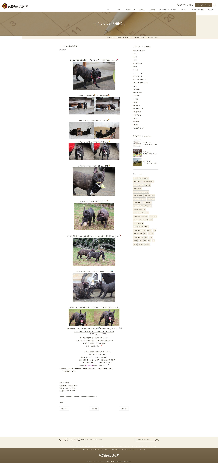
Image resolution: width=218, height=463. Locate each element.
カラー (140, 240)
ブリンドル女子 (153, 216)
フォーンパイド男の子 (149, 195)
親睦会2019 (137, 112)
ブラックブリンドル (138, 185)
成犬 (153, 240)
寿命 (145, 233)
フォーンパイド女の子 (148, 181)
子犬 (135, 57)
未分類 (136, 99)
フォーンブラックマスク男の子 (141, 192)
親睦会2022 (137, 115)
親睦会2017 (137, 105)
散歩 (146, 237)
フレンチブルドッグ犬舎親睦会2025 (142, 206)
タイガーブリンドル (138, 223)
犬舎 (135, 67)
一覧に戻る (94, 408)
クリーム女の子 (151, 199)
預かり (135, 244)
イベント (141, 244)
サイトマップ (141, 450)
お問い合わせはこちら (203, 5)
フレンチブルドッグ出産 (139, 209)
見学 (135, 60)
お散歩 (136, 70)
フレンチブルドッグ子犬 (141, 83)
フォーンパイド (137, 181)
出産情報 (136, 89)
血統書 (135, 240)
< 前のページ (64, 408)
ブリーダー (151, 233)
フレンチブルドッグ (140, 79)
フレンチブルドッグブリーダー (141, 213)
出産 (135, 86)
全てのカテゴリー (139, 50)
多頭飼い (147, 244)
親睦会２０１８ (138, 108)
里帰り (61, 402)
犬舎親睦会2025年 (139, 128)
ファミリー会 (138, 76)
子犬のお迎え (138, 92)
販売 (145, 240)
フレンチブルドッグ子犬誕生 (140, 216)
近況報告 (136, 121)
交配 (149, 240)
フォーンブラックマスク (139, 199)
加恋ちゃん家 (95, 346)
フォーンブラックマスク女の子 (141, 178)
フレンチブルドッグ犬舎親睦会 (141, 227)
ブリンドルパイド (147, 202)
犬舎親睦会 (147, 185)
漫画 (155, 230)
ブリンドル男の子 (138, 195)
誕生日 (136, 118)
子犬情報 (136, 96)
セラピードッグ (138, 73)
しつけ (150, 237)
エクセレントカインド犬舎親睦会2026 (143, 220)
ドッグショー (138, 63)
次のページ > (123, 408)
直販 (135, 54)
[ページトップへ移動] (157, 439)
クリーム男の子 (137, 188)
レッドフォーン (137, 202)
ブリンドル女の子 (138, 233)
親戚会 (136, 102)
